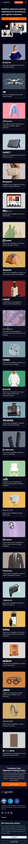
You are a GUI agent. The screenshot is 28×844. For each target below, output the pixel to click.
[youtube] (11, 812)
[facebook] (5, 812)
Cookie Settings (14, 841)
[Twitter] (8, 812)
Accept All (14, 837)
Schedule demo (14, 18)
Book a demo (14, 784)
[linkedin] (2, 812)
